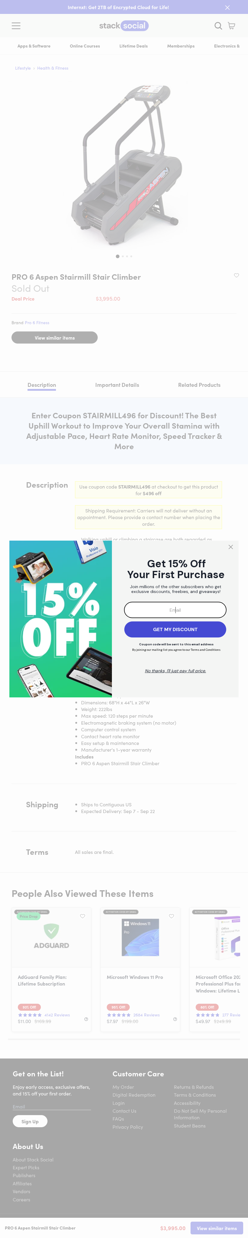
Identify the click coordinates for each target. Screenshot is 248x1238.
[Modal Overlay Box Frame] (124, 619)
